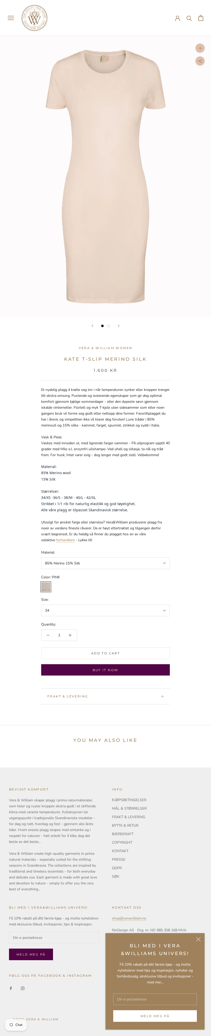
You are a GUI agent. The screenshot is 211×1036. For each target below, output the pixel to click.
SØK (115, 876)
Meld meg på (155, 1016)
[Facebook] (11, 988)
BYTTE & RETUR (125, 825)
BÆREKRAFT (123, 834)
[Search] (189, 18)
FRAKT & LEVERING (67, 696)
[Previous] (92, 326)
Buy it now (106, 670)
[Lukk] (198, 939)
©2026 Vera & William (36, 1019)
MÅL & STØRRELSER (129, 808)
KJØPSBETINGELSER (129, 799)
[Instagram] (22, 988)
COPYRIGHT (122, 842)
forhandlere (65, 540)
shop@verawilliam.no (129, 918)
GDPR (117, 868)
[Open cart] (200, 18)
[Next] (118, 326)
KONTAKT (120, 851)
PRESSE (118, 859)
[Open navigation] (11, 18)
